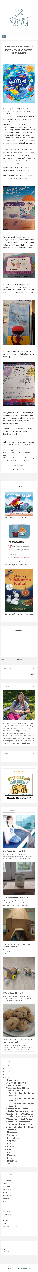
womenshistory (8, 1233)
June (9, 1146)
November (12, 1132)
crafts (5, 1183)
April (9, 1152)
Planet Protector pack (20, 152)
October (11, 1135)
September (12, 1138)
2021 (7, 1077)
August (10, 1140)
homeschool (7, 1195)
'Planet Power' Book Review (19, 1119)
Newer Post (5, 659)
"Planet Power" (8, 450)
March (10, 1155)
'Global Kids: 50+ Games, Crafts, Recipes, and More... (19, 1109)
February (11, 1158)
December (12, 1080)
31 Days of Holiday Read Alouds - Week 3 (20, 1099)
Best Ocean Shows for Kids (14, 851)
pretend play (7, 1211)
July (9, 1143)
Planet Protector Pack (26, 444)
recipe (5, 1217)
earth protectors (9, 1186)
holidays (5, 1192)
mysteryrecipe (8, 1205)
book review (7, 1180)
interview (6, 1199)
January (11, 1161)
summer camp (8, 1230)
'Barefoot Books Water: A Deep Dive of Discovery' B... (19, 1122)
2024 (7, 1068)
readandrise (7, 1214)
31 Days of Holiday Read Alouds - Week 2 (20, 1104)
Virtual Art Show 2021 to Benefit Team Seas (17, 1089)
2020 (7, 1163)
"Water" (23, 108)
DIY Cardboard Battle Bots (14, 993)
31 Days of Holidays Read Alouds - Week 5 (18, 1084)
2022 (7, 1074)
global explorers (8, 1189)
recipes (5, 1220)
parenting (6, 1208)
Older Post (33, 659)
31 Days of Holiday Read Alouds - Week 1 (20, 1128)
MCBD (5, 1202)
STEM (5, 1223)
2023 (7, 1071)
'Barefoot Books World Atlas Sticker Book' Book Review (19, 1115)
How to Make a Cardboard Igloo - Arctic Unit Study (17, 945)
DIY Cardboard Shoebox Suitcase (17, 897)
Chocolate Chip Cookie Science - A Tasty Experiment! (17, 1040)
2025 (7, 1065)
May (9, 1149)
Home (19, 659)
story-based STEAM (10, 1227)
